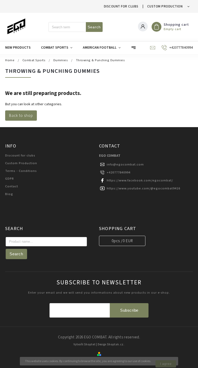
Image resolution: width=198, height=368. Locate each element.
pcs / (122, 241)
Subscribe (129, 310)
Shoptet (90, 344)
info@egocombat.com (125, 164)
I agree (166, 364)
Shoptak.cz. (116, 344)
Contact (11, 186)
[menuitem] (20, 47)
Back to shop (21, 115)
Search (94, 27)
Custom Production (165, 6)
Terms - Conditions (21, 171)
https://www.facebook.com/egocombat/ (140, 180)
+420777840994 (118, 172)
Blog (9, 194)
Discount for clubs (121, 6)
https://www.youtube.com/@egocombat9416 (143, 188)
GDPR (9, 178)
